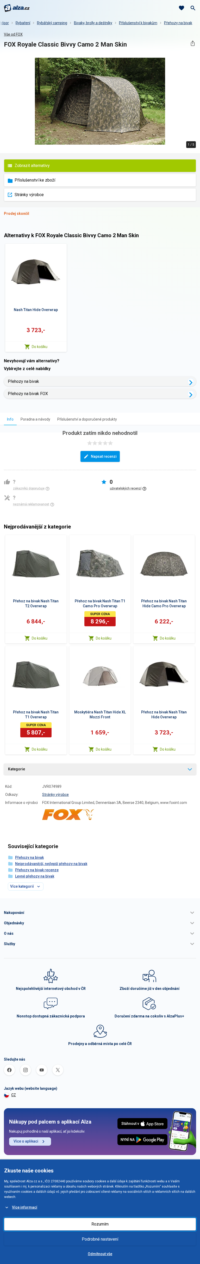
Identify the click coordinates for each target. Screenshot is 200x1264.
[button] (100, 913)
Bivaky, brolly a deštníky (93, 23)
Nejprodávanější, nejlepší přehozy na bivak (51, 864)
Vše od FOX (13, 34)
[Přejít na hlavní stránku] (17, 8)
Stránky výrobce (29, 194)
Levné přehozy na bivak (34, 876)
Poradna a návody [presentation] (35, 419)
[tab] (10, 419)
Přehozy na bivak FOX (28, 393)
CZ (13, 1095)
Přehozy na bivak (178, 23)
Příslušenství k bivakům (138, 23)
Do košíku (39, 347)
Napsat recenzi (104, 456)
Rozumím (100, 1224)
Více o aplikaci (26, 1141)
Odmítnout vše (100, 1254)
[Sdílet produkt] (192, 43)
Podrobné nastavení (100, 1239)
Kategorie (16, 769)
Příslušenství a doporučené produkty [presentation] (87, 419)
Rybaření (23, 23)
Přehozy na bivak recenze (37, 870)
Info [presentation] (10, 419)
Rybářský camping (52, 23)
